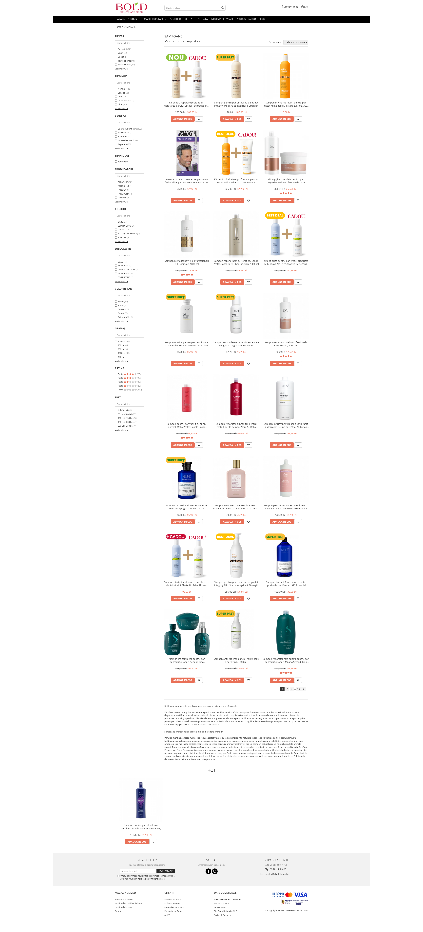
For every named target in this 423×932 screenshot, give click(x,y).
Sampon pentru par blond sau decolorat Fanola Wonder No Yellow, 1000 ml (141, 827)
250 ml (121, 345)
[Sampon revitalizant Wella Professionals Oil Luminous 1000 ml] (187, 234)
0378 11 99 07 (278, 869)
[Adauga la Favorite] (199, 119)
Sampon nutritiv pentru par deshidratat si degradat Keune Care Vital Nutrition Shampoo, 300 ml (187, 344)
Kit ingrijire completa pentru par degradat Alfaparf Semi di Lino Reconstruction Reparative (187, 660)
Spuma (121, 161)
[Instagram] (215, 871)
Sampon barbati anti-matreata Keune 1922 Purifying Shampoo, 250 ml (186, 507)
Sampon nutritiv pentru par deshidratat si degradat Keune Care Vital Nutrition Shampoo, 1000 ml (286, 425)
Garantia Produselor (174, 907)
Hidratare (122, 136)
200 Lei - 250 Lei (125, 425)
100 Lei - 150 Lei (125, 417)
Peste (121, 374)
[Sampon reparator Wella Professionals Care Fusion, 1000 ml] (286, 316)
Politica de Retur (172, 903)
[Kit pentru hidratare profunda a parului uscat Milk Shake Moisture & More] (236, 153)
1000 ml (121, 341)
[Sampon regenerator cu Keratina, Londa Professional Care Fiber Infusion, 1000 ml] (236, 234)
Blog (262, 18)
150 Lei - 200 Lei (125, 421)
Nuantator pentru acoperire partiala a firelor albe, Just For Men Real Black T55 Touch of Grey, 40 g (187, 181)
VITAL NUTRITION (126, 269)
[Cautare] (223, 8)
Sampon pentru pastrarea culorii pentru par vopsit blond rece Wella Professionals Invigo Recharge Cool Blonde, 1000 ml (286, 507)
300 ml (121, 349)
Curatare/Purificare (127, 128)
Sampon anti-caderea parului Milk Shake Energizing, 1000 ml (236, 660)
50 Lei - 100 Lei (125, 414)
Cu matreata (124, 100)
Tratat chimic (124, 64)
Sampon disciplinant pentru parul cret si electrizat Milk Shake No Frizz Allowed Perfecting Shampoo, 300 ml (186, 584)
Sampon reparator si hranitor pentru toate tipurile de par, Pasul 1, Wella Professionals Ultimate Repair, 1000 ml (236, 425)
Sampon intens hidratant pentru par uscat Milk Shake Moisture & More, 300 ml (285, 104)
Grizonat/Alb (124, 317)
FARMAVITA (123, 193)
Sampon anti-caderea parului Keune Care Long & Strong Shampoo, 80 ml (236, 344)
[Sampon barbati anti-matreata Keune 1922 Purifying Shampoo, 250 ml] (187, 479)
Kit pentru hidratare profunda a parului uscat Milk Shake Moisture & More (236, 181)
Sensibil (121, 92)
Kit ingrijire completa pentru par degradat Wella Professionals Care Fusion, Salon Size (286, 181)
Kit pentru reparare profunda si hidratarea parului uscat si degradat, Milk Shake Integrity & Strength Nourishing (187, 104)
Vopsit (121, 56)
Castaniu (122, 309)
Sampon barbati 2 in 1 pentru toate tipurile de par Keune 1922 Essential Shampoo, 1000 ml (286, 584)
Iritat (120, 104)
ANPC (167, 915)
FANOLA (122, 189)
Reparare (122, 144)
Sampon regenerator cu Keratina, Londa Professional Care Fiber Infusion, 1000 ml (236, 262)
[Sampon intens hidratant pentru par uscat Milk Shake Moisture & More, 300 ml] (286, 76)
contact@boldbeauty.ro (277, 874)
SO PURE (122, 237)
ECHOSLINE (123, 185)
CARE (120, 221)
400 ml (121, 356)
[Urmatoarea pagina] (303, 689)
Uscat (120, 52)
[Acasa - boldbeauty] (131, 7)
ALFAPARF (123, 182)
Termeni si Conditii (124, 899)
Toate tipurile (124, 60)
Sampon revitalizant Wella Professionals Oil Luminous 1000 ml (187, 262)
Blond (121, 301)
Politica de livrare (123, 907)
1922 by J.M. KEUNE (127, 233)
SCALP (121, 261)
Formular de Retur (173, 911)
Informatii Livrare (222, 18)
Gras (120, 96)
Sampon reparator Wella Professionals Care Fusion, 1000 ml (286, 344)
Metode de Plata (172, 899)
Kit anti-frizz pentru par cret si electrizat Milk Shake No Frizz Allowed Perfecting (286, 262)
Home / (119, 26)
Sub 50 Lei (123, 410)
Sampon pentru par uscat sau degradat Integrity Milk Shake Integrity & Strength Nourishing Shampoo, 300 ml (236, 104)
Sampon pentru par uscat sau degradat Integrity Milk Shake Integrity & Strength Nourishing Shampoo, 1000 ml (236, 584)
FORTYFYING (124, 277)
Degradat (122, 49)
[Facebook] (208, 871)
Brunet (121, 313)
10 (298, 688)
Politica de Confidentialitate (151, 878)
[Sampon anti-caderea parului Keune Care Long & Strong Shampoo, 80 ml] (236, 316)
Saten (120, 305)
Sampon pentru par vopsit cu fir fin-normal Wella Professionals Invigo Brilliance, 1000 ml (187, 425)
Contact (119, 911)
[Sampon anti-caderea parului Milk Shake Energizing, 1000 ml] (236, 632)
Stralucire (122, 132)
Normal (121, 88)
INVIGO (121, 229)
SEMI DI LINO (124, 225)
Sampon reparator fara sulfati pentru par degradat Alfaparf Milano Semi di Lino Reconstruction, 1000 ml (286, 660)
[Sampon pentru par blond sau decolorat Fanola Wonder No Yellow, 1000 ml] (141, 800)
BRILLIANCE (124, 273)
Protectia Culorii (126, 140)
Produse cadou (246, 18)
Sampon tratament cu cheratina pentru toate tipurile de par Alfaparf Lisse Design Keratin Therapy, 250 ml (236, 507)
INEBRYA (122, 197)
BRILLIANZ (123, 265)
